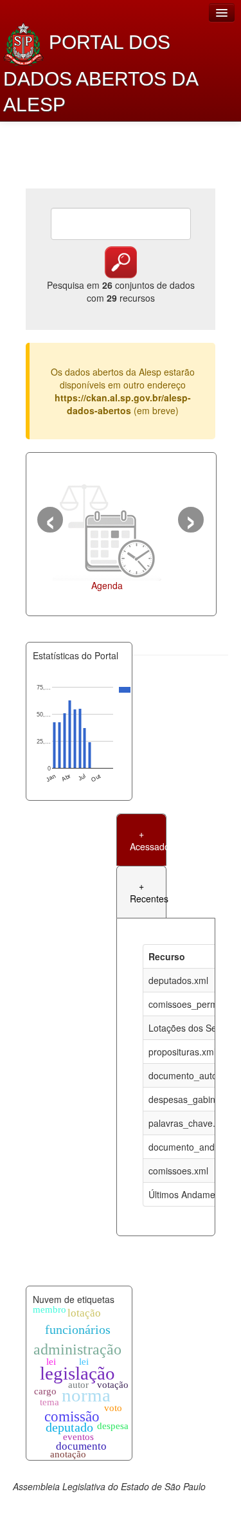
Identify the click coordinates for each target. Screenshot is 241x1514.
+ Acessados (148, 840)
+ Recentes (148, 892)
